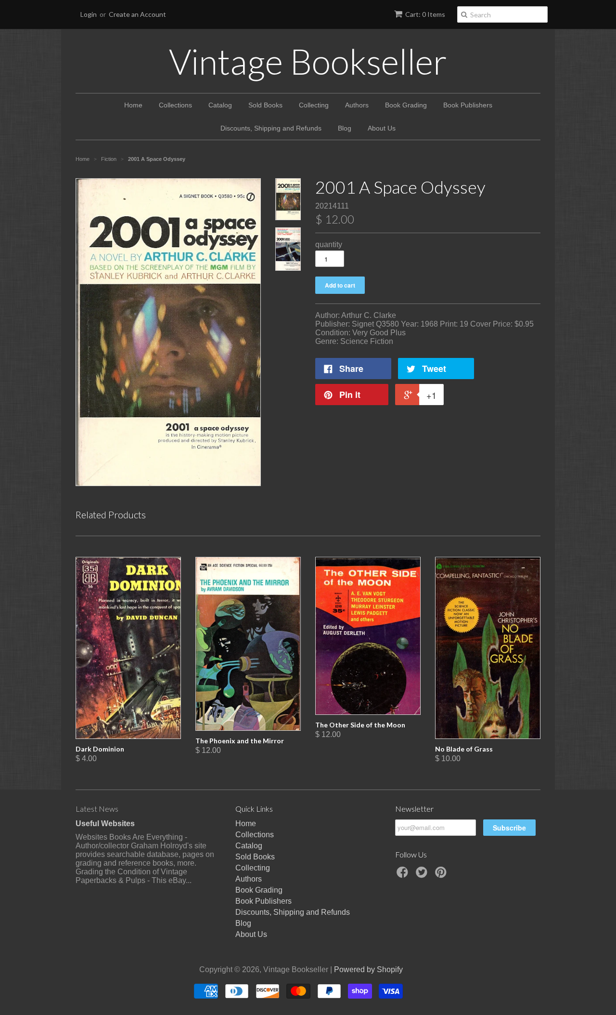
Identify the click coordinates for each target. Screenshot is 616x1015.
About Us (382, 128)
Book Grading (406, 105)
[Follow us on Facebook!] (404, 875)
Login (88, 14)
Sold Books (265, 105)
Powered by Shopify (368, 969)
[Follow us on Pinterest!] (442, 875)
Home (133, 105)
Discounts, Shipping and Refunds (270, 128)
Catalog (220, 105)
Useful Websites (105, 823)
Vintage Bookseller (308, 61)
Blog (344, 128)
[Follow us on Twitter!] (423, 875)
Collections (175, 105)
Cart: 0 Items (425, 14)
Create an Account (137, 14)
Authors (357, 105)
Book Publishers (467, 105)
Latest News (97, 808)
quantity (328, 244)
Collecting (314, 105)
